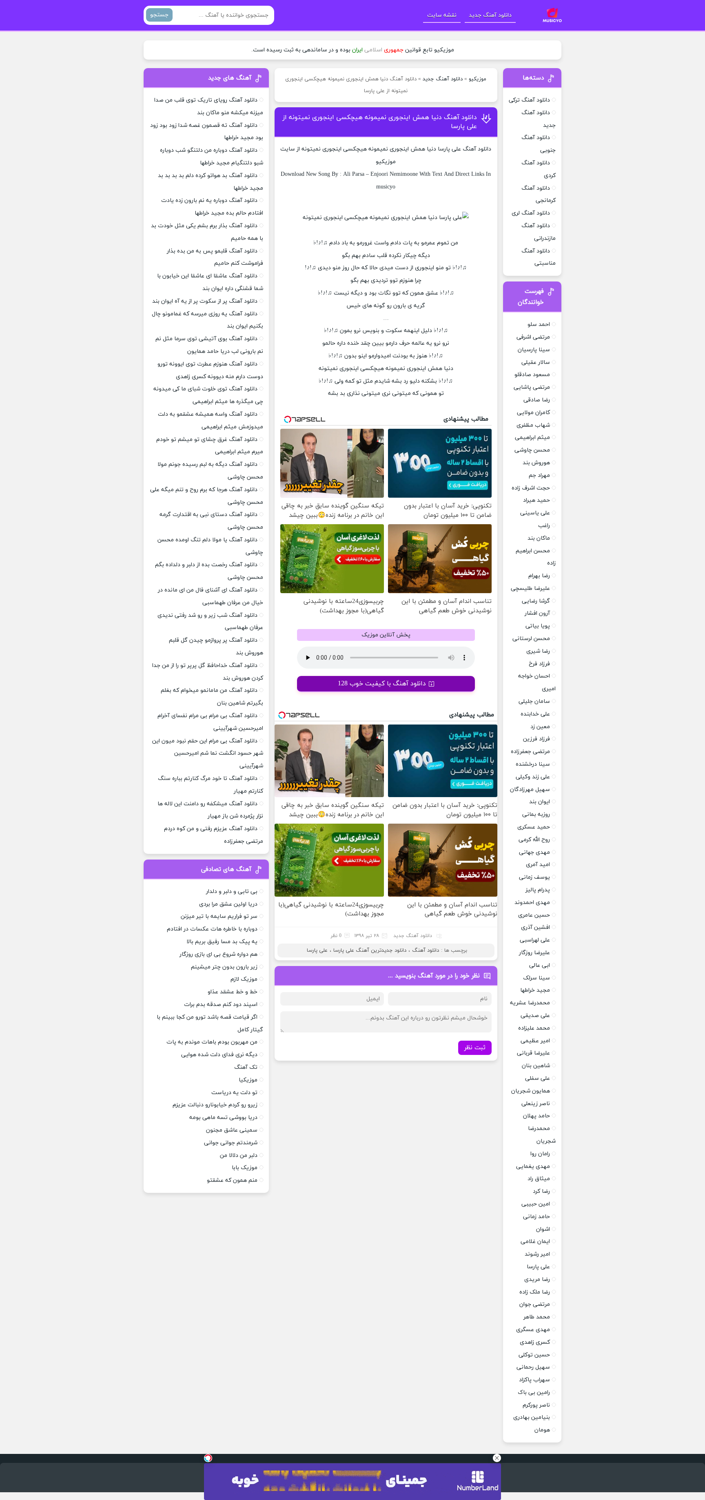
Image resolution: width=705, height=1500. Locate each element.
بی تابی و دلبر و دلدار (231, 891)
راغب (544, 526)
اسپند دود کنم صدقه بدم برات (220, 1004)
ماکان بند (539, 538)
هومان (542, 1430)
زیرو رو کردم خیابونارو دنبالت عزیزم (215, 1105)
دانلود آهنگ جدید (490, 15)
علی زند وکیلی (533, 777)
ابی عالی (539, 965)
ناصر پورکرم (536, 1405)
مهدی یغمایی (533, 1166)
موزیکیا (248, 1080)
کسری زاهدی (535, 1342)
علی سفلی (537, 1078)
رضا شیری (538, 651)
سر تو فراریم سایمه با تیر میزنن (219, 916)
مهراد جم (539, 475)
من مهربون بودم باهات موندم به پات (211, 1042)
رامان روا (540, 1154)
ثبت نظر (475, 1048)
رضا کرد (541, 1191)
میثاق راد (539, 1179)
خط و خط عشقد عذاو (232, 992)
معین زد (540, 727)
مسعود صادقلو (532, 375)
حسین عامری (534, 915)
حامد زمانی (536, 1217)
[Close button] (497, 1458)
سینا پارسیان (534, 350)
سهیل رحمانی (533, 1367)
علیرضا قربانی (533, 1053)
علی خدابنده (535, 714)
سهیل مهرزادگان (530, 789)
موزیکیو (477, 79)
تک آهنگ (245, 1067)
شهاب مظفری (533, 425)
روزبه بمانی (536, 814)
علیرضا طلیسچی (530, 588)
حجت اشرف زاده (531, 488)
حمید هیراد (536, 500)
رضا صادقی (536, 400)
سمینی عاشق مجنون (231, 1130)
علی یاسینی (535, 513)
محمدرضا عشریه (530, 1003)
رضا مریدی (537, 1279)
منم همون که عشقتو (232, 1180)
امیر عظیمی (535, 1041)
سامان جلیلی (534, 701)
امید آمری (538, 865)
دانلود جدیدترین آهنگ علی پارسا (369, 950)
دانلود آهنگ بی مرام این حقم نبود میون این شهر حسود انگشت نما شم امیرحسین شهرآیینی (207, 753)
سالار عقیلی (535, 362)
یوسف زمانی (534, 877)
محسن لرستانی (531, 639)
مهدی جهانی (534, 852)
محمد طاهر (536, 1317)
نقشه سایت (442, 15)
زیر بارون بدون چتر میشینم (224, 967)
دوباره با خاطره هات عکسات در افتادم (212, 929)
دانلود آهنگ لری (531, 213)
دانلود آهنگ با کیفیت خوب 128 (382, 683)
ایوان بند (539, 802)
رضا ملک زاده (534, 1292)
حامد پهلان (536, 1116)
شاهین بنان (536, 1066)
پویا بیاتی (537, 626)
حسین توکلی (534, 1355)
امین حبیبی (535, 1204)
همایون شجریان (530, 1091)
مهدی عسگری (533, 1330)
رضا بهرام (539, 576)
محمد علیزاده (534, 1028)
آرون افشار (537, 613)
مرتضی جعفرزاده (530, 752)
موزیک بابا (244, 1168)
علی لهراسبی (535, 940)
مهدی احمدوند (532, 902)
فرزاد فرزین (536, 739)
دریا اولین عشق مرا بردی (228, 904)
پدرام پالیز (537, 890)
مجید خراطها (535, 990)
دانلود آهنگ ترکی (529, 100)
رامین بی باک (534, 1392)
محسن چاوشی (532, 450)
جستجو (159, 15)
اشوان (543, 1229)
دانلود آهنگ (477, 149)
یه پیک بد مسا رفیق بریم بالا (221, 942)
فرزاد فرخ (539, 664)
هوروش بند (536, 463)
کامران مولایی (533, 413)
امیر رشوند (537, 1254)
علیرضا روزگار (534, 953)
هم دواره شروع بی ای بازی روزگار (218, 954)
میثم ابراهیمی (532, 437)
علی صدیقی (535, 1015)
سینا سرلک (536, 978)
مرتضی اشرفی (533, 337)
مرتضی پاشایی (532, 387)
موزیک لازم (244, 979)
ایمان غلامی (535, 1241)
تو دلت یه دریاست (234, 1093)
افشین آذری (535, 927)
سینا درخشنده (533, 764)
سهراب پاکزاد (534, 1380)
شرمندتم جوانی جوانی (230, 1143)
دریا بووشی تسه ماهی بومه (223, 1117)
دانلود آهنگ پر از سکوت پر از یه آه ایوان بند (204, 301)
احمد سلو (539, 324)
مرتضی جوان (534, 1304)
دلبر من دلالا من (238, 1155)
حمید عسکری (533, 827)
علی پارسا (317, 950)
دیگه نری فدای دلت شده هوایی (219, 1055)
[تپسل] (208, 1458)
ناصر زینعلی (535, 1104)
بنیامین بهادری (531, 1417)
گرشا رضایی (536, 601)
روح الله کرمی (534, 840)
